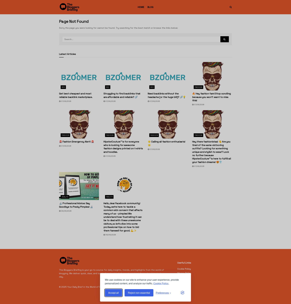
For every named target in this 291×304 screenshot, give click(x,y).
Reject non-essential (139, 292)
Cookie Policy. (161, 283)
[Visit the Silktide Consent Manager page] (182, 292)
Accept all (113, 292)
